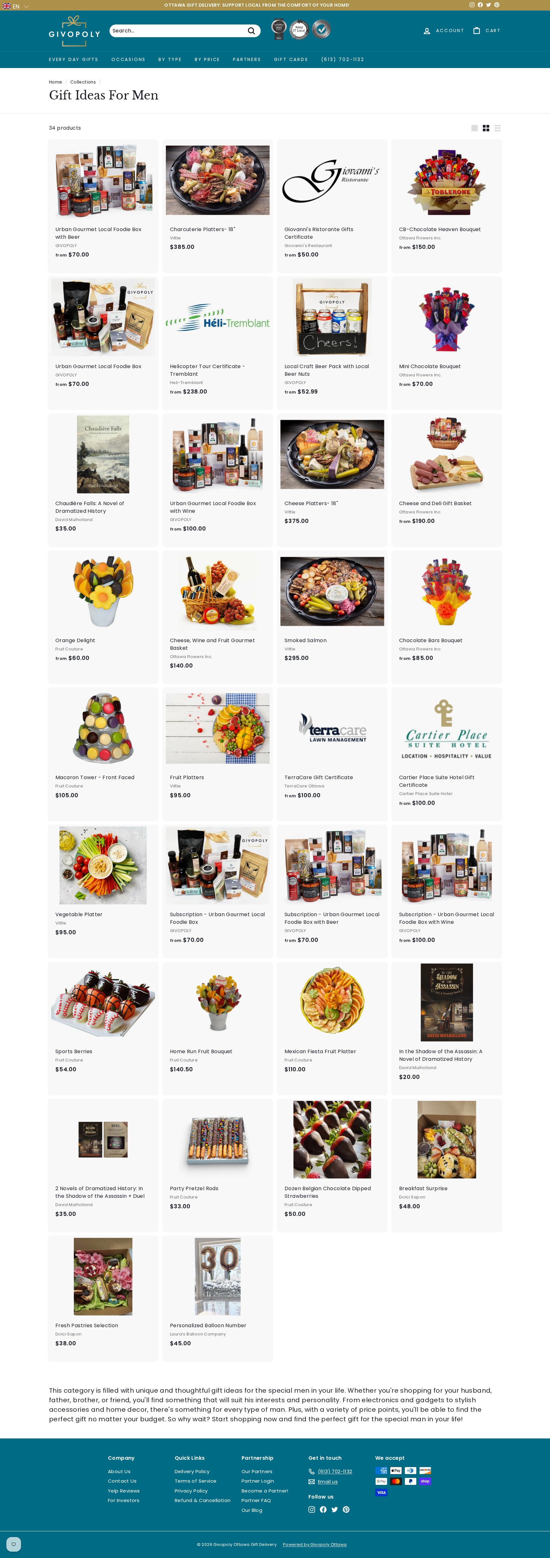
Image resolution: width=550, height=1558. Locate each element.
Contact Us (122, 1481)
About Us (119, 1471)
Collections (83, 82)
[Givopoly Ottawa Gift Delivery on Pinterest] (346, 1509)
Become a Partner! (265, 1490)
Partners (247, 59)
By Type (170, 59)
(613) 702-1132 (342, 59)
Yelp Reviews (124, 1490)
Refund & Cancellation (202, 1500)
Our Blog (252, 1510)
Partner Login (258, 1481)
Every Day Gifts (74, 59)
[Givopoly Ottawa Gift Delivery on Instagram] (311, 1509)
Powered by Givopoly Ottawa (315, 1544)
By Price (207, 59)
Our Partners (257, 1471)
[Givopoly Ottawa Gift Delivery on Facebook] (323, 1509)
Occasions (128, 59)
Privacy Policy (191, 1490)
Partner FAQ (256, 1500)
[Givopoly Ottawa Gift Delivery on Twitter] (334, 1509)
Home (55, 82)
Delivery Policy (192, 1471)
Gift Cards (291, 59)
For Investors (123, 1500)
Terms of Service (195, 1481)
